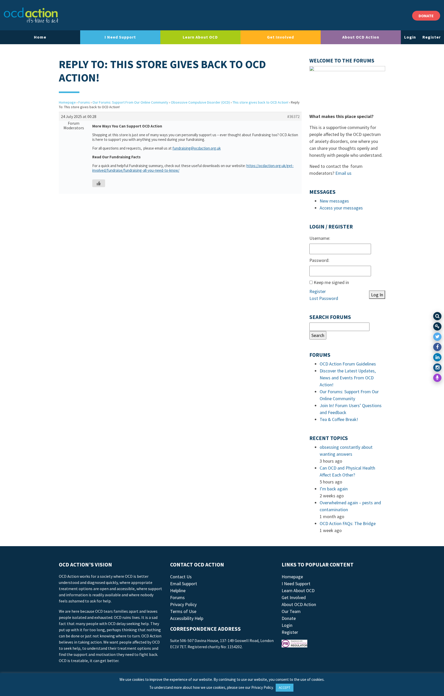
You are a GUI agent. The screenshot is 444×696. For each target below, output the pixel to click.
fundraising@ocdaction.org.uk (196, 148)
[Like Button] (98, 183)
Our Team (291, 611)
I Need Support (120, 37)
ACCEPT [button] (284, 687)
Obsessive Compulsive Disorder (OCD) (200, 102)
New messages (334, 201)
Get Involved (280, 37)
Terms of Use (183, 611)
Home (40, 37)
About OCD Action (360, 37)
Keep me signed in (331, 282)
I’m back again (334, 489)
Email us (343, 173)
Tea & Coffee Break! (339, 419)
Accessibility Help (186, 618)
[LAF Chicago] (31, 15)
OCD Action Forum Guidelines (348, 364)
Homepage (67, 102)
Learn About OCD (200, 37)
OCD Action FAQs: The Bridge (348, 523)
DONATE (426, 15)
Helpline (178, 590)
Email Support (183, 584)
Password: (319, 260)
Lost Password (323, 298)
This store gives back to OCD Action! (260, 102)
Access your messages (341, 208)
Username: (319, 238)
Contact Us (181, 577)
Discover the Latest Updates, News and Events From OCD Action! (348, 378)
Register (431, 37)
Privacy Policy (183, 604)
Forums (84, 102)
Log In (377, 295)
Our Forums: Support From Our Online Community (130, 102)
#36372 (293, 116)
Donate (289, 618)
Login (410, 37)
